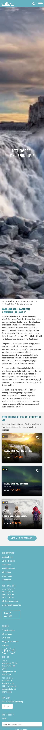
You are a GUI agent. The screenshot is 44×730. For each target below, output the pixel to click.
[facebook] (5, 651)
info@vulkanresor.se (10, 601)
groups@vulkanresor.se (11, 605)
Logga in (7, 706)
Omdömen (6, 638)
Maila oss (7, 615)
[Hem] (7, 4)
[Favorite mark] (38, 437)
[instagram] (12, 651)
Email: (4, 718)
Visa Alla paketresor (21, 538)
